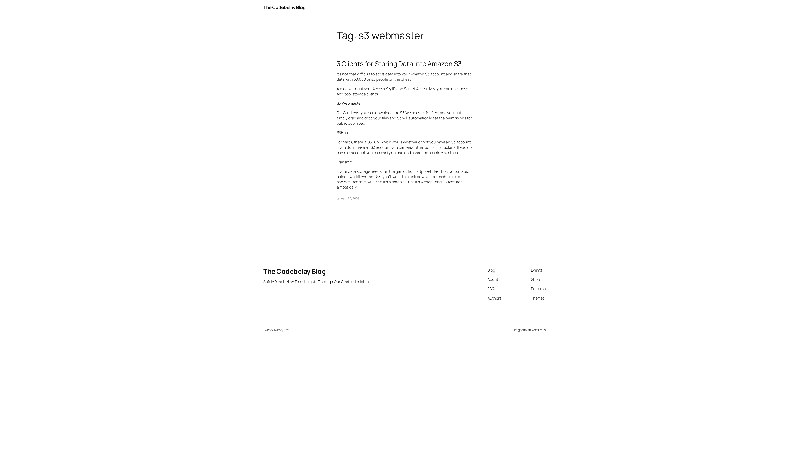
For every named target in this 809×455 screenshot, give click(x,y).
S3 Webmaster (412, 112)
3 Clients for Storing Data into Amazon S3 (399, 63)
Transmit (358, 181)
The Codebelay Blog (284, 7)
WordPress (539, 330)
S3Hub (373, 142)
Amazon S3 (420, 73)
